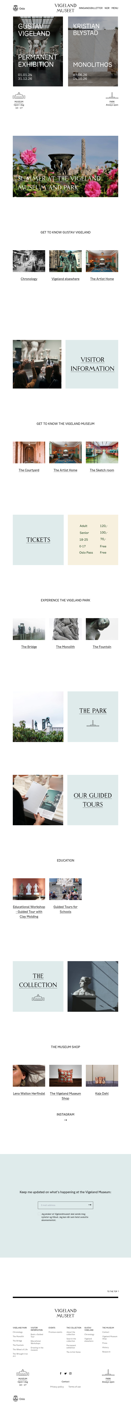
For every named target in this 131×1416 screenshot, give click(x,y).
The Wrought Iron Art (20, 1355)
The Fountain (102, 647)
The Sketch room (102, 470)
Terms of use (74, 1386)
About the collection (71, 1333)
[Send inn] (90, 1205)
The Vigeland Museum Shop (65, 1095)
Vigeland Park (20, 1328)
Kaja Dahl (102, 1093)
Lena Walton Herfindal (29, 1093)
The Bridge (29, 647)
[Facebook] (60, 1373)
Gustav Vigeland (88, 1329)
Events (52, 1328)
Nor (107, 8)
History (105, 1347)
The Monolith (65, 647)
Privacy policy (57, 1386)
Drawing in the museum (37, 1348)
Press (104, 1343)
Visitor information (37, 1329)
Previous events (55, 1332)
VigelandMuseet (66, 1313)
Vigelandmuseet (66, 8)
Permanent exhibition (71, 1346)
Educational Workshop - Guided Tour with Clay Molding (29, 912)
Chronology (29, 279)
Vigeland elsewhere (65, 279)
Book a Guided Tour (37, 1335)
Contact (105, 1332)
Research (106, 1352)
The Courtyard (29, 470)
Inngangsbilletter (91, 8)
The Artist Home (102, 279)
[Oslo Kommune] (65, 1399)
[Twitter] (65, 1373)
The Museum (108, 1328)
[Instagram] (70, 1373)
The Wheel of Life (20, 1349)
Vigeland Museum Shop (109, 1337)
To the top (112, 1291)
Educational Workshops (36, 1342)
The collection (74, 1328)
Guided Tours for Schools (65, 909)
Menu (115, 8)
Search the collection (71, 1340)
